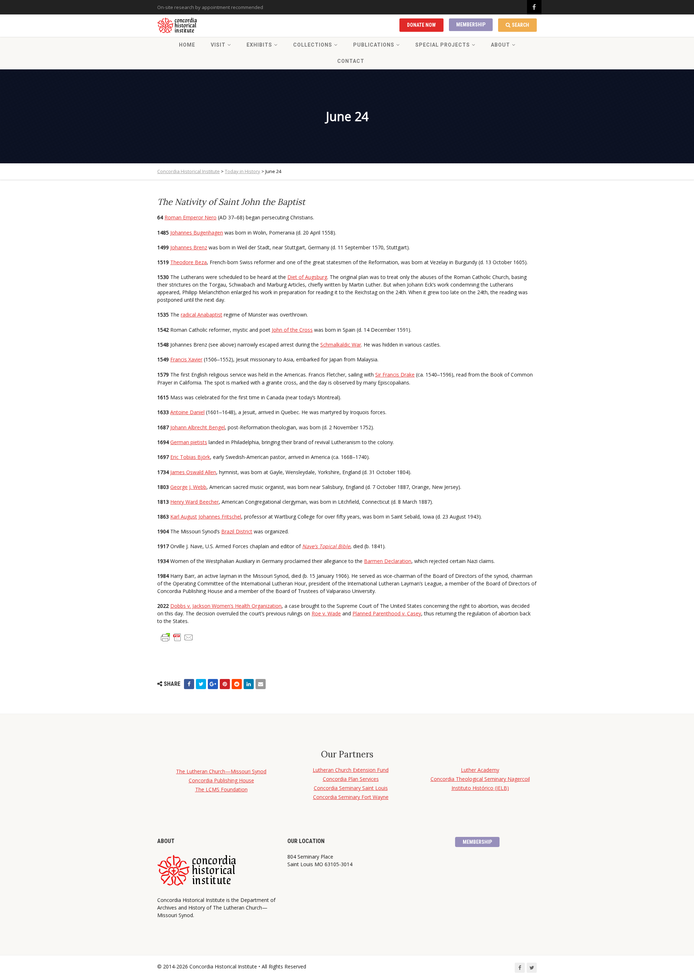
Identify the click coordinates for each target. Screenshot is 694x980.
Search (520, 25)
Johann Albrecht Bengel (197, 427)
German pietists (188, 442)
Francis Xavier (186, 359)
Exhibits (259, 45)
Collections (312, 45)
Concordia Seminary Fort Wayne (351, 797)
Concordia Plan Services (351, 778)
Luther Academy (480, 769)
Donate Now (421, 25)
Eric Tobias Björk (190, 457)
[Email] (261, 684)
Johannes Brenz (188, 247)
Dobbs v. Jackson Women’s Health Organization (226, 605)
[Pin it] (225, 684)
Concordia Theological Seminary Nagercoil (480, 778)
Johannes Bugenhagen (196, 232)
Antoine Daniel (187, 412)
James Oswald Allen (193, 472)
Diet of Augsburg (307, 277)
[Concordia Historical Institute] (177, 26)
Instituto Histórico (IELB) (480, 788)
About (500, 45)
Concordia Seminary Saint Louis (351, 788)
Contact (350, 61)
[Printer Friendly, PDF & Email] (177, 636)
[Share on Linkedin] (249, 684)
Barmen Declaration (387, 561)
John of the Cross (292, 329)
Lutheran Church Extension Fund (351, 769)
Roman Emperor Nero (190, 217)
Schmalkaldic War (340, 344)
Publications (373, 45)
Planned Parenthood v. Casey (386, 613)
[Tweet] (201, 684)
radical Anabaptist (201, 314)
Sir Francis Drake (395, 374)
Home (187, 45)
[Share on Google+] (213, 684)
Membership (470, 24)
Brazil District (236, 531)
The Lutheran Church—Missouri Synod (221, 771)
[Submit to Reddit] (237, 684)
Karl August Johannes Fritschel (205, 516)
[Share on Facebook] (189, 684)
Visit (218, 45)
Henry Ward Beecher (194, 501)
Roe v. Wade (326, 613)
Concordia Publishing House (221, 780)
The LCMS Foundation (221, 789)
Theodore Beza (188, 262)
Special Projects (442, 45)
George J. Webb (188, 486)
